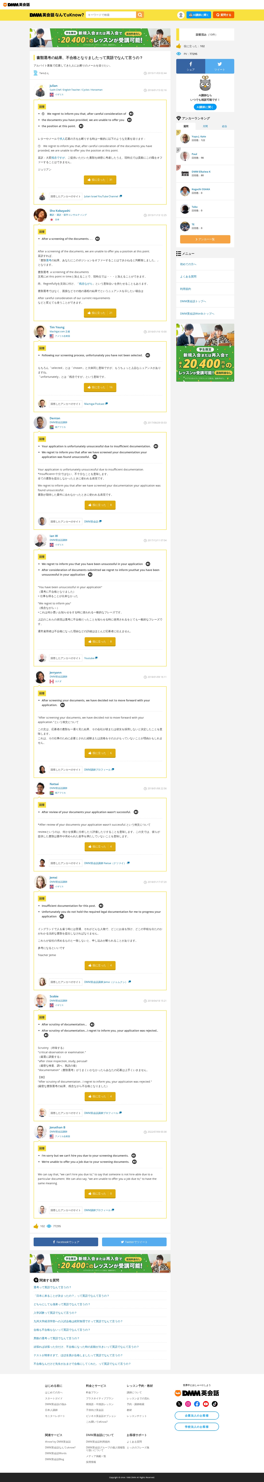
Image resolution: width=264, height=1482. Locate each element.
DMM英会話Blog (54, 1459)
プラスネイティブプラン (100, 1398)
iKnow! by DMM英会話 (58, 1441)
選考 (48, 260)
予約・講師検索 (135, 1404)
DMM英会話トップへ (193, 301)
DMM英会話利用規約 (98, 1441)
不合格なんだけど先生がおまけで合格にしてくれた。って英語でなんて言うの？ (82, 1363)
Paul (194, 154)
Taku (195, 206)
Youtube (89, 658)
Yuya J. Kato (199, 136)
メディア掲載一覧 (96, 1456)
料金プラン (92, 1392)
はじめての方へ (54, 1392)
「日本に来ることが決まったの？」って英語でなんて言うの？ (71, 1295)
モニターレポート (55, 1416)
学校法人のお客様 (197, 1426)
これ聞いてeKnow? (97, 1421)
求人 (62, 138)
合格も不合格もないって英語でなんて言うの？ (62, 1329)
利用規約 (185, 289)
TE (193, 224)
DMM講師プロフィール (97, 769)
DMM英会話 (91, 521)
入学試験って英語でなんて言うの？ (55, 1312)
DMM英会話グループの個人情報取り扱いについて (105, 1449)
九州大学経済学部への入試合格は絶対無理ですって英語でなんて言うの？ (78, 1321)
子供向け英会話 (95, 1410)
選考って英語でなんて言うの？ (53, 1287)
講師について (134, 1392)
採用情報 (91, 1462)
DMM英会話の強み (55, 1404)
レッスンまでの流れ (138, 1398)
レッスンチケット (137, 1416)
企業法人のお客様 (197, 1415)
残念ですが (58, 157)
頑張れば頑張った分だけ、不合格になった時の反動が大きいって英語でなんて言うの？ (86, 1346)
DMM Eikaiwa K (201, 171)
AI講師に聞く (201, 15)
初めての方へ (188, 264)
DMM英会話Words (55, 1453)
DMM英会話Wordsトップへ (197, 313)
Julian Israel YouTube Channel (101, 196)
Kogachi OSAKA (201, 189)
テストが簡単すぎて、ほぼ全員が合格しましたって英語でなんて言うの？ (78, 1355)
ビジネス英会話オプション (101, 1416)
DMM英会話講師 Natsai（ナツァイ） (105, 863)
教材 (129, 1410)
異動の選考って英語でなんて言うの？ (57, 1338)
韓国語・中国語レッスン (100, 1404)
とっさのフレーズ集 (138, 1447)
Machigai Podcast (94, 404)
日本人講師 (51, 1410)
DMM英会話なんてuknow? (60, 1447)
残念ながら (86, 283)
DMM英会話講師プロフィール (101, 1113)
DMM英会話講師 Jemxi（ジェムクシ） (106, 982)
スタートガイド (54, 1398)
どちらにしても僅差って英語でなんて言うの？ (62, 1304)
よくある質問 (188, 276)
